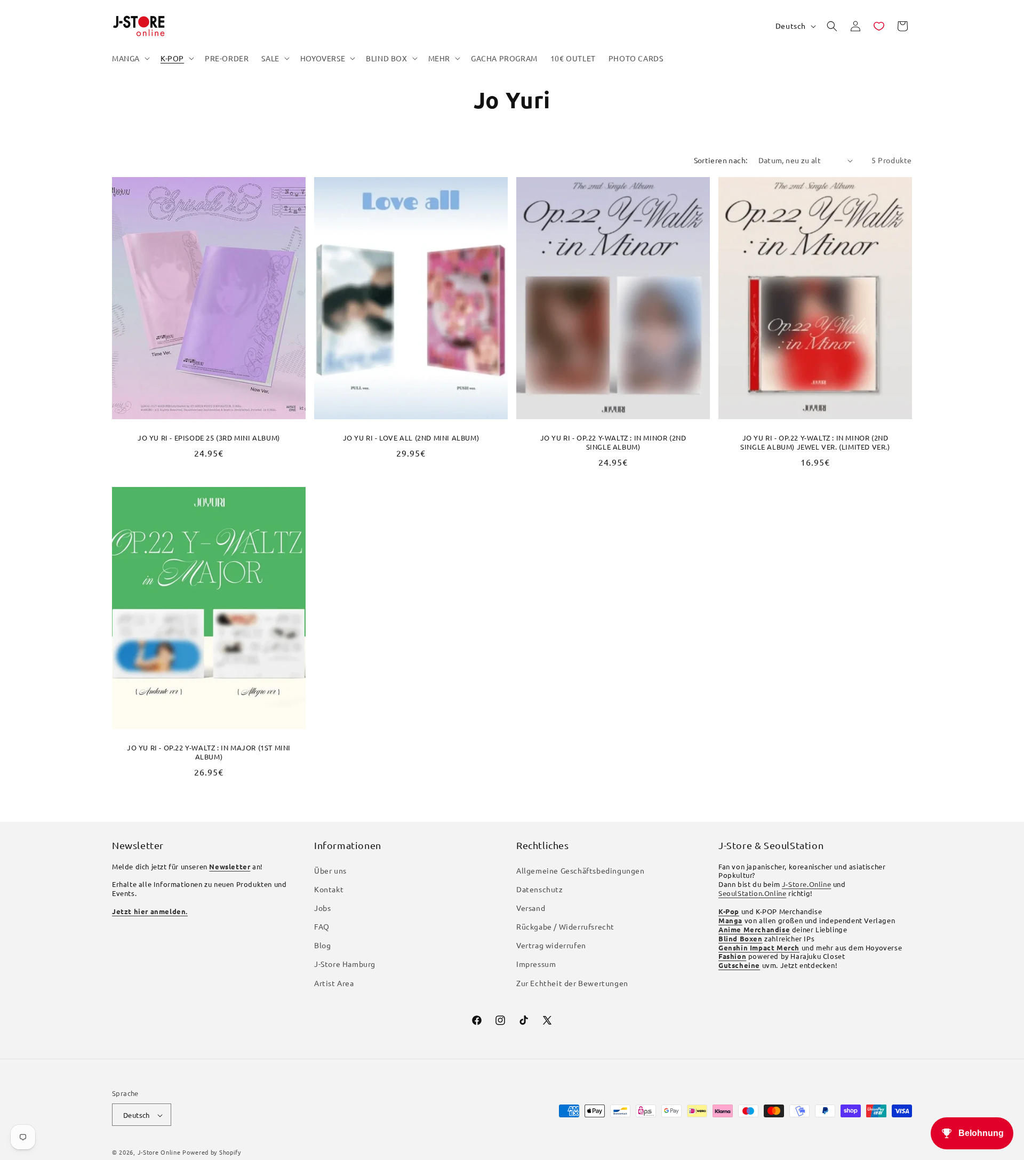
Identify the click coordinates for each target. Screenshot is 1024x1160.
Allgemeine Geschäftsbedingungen (580, 870)
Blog (322, 945)
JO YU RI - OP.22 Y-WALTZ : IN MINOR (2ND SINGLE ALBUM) (613, 442)
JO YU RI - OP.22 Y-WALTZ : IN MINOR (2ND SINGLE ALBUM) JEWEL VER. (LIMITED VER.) (815, 442)
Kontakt (328, 889)
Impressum (536, 964)
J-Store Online (159, 1152)
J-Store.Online (806, 884)
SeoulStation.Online (752, 893)
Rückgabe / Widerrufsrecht (565, 926)
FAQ (322, 926)
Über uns (330, 870)
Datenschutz (539, 889)
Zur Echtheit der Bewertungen (572, 983)
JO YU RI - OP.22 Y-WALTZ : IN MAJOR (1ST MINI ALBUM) (209, 752)
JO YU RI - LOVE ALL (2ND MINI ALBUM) (411, 438)
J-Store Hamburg (344, 964)
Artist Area (334, 983)
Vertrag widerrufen (551, 945)
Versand (530, 908)
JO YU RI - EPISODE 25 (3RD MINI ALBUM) (209, 438)
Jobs (322, 908)
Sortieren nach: (721, 160)
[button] (130, 58)
